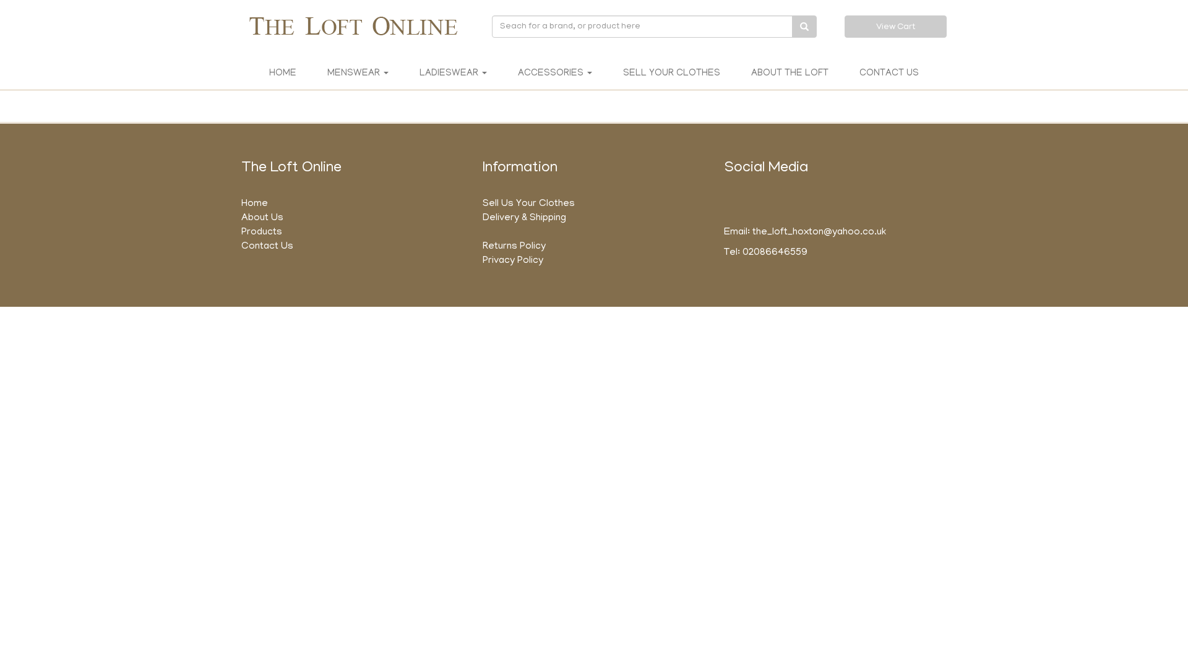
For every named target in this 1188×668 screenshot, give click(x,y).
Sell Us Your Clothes (529, 204)
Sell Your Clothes (671, 74)
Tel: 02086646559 (765, 253)
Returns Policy (514, 246)
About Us (262, 218)
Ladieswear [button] (450, 74)
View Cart (895, 27)
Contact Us (889, 74)
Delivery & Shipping (524, 218)
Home (282, 74)
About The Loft (790, 74)
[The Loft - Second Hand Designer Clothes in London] (352, 25)
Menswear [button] (354, 74)
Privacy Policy (513, 261)
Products (261, 232)
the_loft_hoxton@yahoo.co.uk (819, 232)
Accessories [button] (552, 74)
